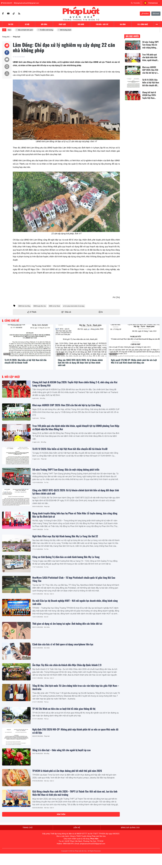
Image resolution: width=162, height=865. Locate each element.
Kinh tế (46, 617)
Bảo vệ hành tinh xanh (19, 30)
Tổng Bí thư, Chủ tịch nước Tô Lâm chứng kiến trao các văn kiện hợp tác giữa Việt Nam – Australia (75, 687)
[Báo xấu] (7, 73)
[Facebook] (3, 13)
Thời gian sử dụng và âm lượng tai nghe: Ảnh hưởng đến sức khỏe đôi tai (67, 623)
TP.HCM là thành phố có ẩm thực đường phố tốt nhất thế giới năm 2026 (67, 771)
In (102, 312)
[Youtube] (8, 13)
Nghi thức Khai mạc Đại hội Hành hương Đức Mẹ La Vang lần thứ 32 (65, 536)
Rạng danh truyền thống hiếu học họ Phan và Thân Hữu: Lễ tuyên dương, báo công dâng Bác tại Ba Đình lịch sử (74, 514)
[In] (7, 66)
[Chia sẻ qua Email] (7, 59)
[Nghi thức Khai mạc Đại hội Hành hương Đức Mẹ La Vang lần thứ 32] (16, 543)
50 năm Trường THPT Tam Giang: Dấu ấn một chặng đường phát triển (65, 469)
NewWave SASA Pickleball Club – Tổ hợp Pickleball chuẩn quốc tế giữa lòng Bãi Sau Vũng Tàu (73, 579)
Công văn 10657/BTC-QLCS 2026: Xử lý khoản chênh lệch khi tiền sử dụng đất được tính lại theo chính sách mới (80, 362)
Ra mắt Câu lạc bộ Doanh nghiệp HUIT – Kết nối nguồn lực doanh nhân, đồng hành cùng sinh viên (75, 602)
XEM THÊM (61, 814)
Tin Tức (46, 482)
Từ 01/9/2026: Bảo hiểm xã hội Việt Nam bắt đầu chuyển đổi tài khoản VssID (25, 361)
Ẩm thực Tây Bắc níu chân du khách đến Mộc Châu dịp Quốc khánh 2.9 (66, 665)
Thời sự (46, 702)
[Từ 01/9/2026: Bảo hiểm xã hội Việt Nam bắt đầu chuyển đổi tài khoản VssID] (27, 340)
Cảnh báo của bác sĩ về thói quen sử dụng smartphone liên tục (62, 644)
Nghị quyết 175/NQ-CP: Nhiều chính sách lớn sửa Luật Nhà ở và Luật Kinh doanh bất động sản (134, 361)
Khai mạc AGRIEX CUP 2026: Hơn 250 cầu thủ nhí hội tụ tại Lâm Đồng (66, 405)
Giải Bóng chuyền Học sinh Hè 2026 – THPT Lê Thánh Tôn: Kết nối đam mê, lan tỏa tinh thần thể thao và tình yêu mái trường (74, 793)
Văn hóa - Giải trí (49, 594)
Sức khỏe (47, 627)
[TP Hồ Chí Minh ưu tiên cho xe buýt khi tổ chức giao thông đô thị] (16, 715)
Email (157, 14)
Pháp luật (7, 354)
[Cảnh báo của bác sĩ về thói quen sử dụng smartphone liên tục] (16, 651)
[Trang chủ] (7, 45)
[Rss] (19, 13)
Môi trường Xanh (59, 30)
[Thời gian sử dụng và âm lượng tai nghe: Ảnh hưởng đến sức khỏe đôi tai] (16, 630)
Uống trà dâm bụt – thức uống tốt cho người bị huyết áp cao (61, 750)
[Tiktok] (14, 13)
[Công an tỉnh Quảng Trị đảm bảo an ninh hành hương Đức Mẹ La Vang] (16, 563)
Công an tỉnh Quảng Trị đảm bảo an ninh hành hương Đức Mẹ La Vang (66, 557)
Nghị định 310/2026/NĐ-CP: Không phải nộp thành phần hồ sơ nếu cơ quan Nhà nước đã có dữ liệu (75, 730)
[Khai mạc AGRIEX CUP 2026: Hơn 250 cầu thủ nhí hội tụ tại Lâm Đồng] (16, 412)
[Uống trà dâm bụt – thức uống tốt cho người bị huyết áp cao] (16, 757)
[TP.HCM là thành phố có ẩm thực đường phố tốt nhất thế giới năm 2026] (16, 777)
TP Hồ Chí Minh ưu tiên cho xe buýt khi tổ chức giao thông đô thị (63, 708)
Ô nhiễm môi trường (40, 30)
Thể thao (42, 418)
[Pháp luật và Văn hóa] (81, 13)
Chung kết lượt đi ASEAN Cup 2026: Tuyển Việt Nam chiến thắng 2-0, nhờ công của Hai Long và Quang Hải (74, 383)
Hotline (146, 14)
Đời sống (42, 398)
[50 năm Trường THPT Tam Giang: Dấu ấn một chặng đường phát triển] (16, 476)
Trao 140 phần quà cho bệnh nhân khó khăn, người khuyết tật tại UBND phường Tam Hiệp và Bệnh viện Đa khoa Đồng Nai (75, 427)
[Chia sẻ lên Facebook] (7, 52)
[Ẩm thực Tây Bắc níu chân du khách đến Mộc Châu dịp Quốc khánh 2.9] (16, 671)
